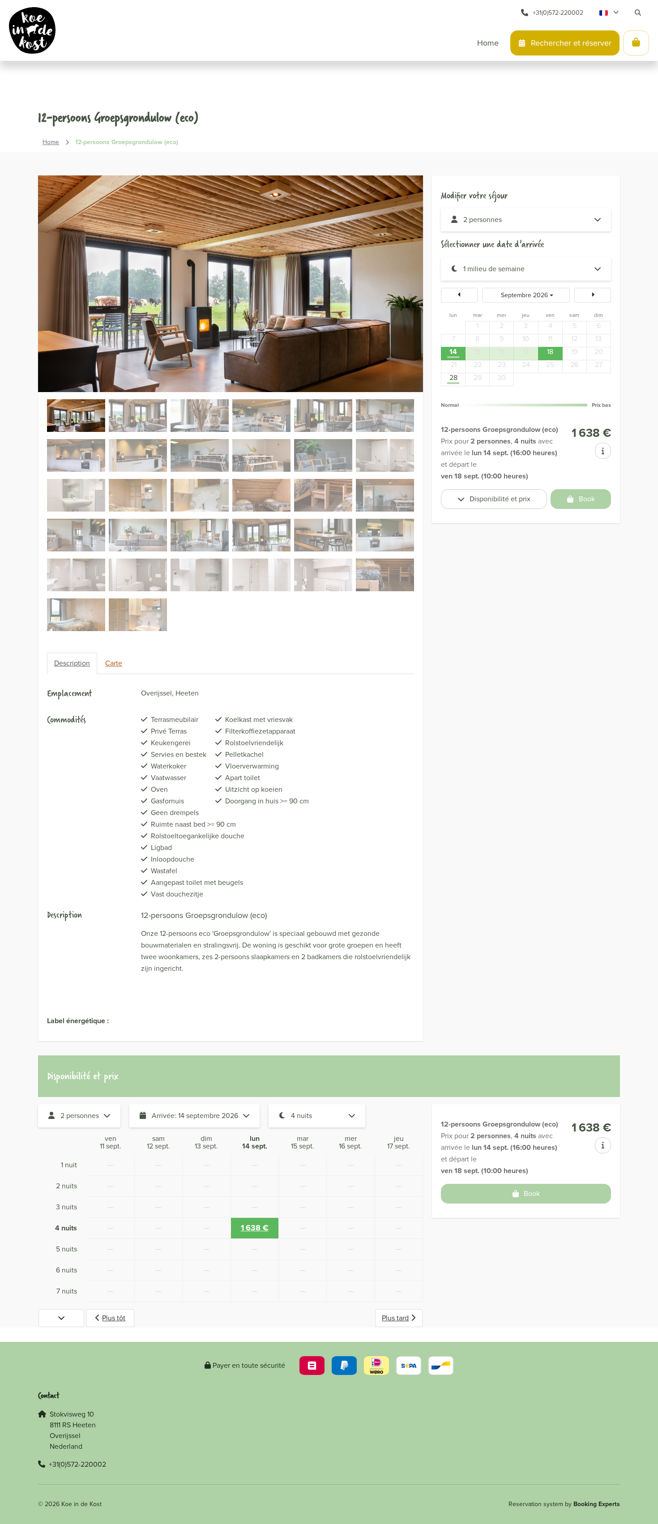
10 (525, 338)
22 (478, 364)
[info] (603, 451)
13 (598, 338)
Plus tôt (113, 1318)
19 (574, 351)
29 (478, 377)
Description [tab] (72, 663)
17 (526, 351)
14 (453, 351)
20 (598, 351)
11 (550, 338)
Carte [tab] (113, 663)
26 (574, 364)
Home (51, 142)
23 (502, 364)
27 (598, 364)
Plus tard (395, 1318)
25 (550, 364)
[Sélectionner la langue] (609, 12)
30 (501, 377)
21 (453, 364)
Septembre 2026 (524, 295)
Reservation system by (564, 1504)
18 (550, 351)
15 (477, 351)
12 (574, 338)
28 (453, 377)
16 (502, 351)
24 (526, 364)
